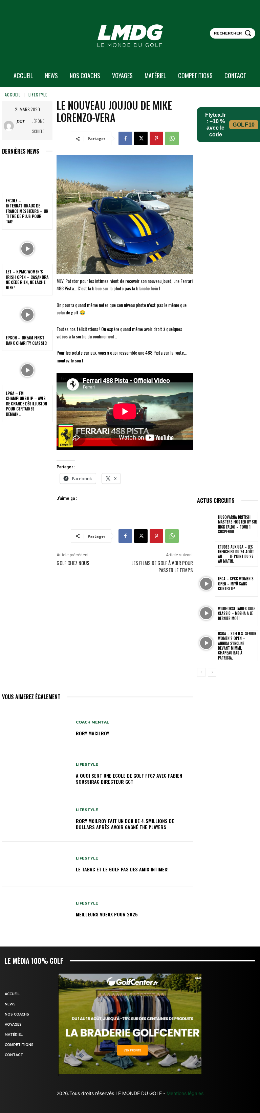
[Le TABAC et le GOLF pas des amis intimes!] (36, 864)
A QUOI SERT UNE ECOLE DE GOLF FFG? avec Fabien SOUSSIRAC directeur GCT (129, 778)
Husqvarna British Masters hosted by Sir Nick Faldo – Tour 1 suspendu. (237, 524)
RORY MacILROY (92, 733)
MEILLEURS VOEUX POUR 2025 (107, 914)
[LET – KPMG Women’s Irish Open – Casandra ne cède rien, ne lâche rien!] (27, 249)
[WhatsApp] (172, 138)
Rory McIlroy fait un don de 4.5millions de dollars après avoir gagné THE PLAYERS (125, 823)
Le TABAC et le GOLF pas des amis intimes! (122, 869)
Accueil (13, 94)
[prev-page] (201, 672)
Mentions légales (184, 1093)
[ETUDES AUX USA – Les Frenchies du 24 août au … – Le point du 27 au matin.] (206, 554)
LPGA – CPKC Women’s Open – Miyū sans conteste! (236, 583)
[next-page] (212, 672)
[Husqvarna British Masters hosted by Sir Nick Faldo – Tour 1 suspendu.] (206, 524)
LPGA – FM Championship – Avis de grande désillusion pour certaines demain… (26, 403)
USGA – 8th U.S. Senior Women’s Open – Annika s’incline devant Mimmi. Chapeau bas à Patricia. (237, 645)
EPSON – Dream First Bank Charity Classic (26, 340)
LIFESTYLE (37, 94)
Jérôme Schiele (38, 126)
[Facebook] (125, 138)
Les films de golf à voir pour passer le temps (162, 566)
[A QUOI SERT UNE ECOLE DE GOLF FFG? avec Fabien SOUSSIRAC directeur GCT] (36, 774)
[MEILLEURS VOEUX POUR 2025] (36, 909)
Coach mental (92, 722)
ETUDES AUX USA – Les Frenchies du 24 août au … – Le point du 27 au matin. (236, 554)
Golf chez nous (73, 562)
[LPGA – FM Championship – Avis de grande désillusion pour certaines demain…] (27, 370)
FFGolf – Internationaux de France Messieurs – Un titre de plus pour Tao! (27, 211)
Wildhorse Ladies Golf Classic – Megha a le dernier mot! (236, 613)
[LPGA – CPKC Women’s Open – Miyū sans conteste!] (206, 584)
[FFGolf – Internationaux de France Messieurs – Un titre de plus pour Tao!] (27, 177)
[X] (141, 138)
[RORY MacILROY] (36, 728)
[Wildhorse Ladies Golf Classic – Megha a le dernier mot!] (206, 613)
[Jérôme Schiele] (10, 126)
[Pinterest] (156, 138)
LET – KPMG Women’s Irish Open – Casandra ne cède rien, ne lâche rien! (27, 279)
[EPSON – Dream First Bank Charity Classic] (27, 314)
